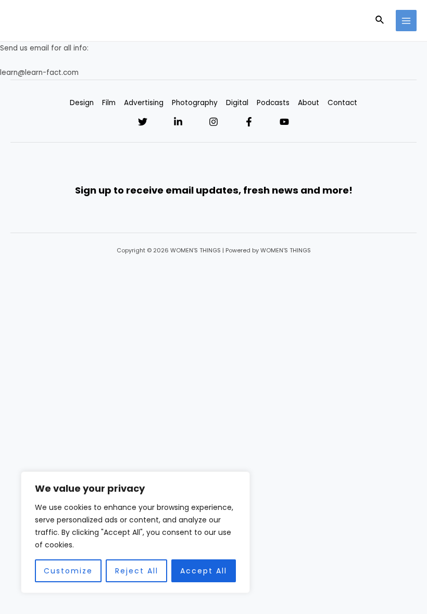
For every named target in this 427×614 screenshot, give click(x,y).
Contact (342, 103)
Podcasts (273, 103)
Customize (68, 571)
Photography (195, 103)
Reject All (136, 571)
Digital (237, 103)
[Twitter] (142, 121)
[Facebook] (249, 121)
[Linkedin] (178, 121)
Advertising (144, 103)
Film (109, 103)
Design (82, 103)
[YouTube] (284, 121)
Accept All (203, 571)
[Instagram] (213, 121)
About (308, 103)
